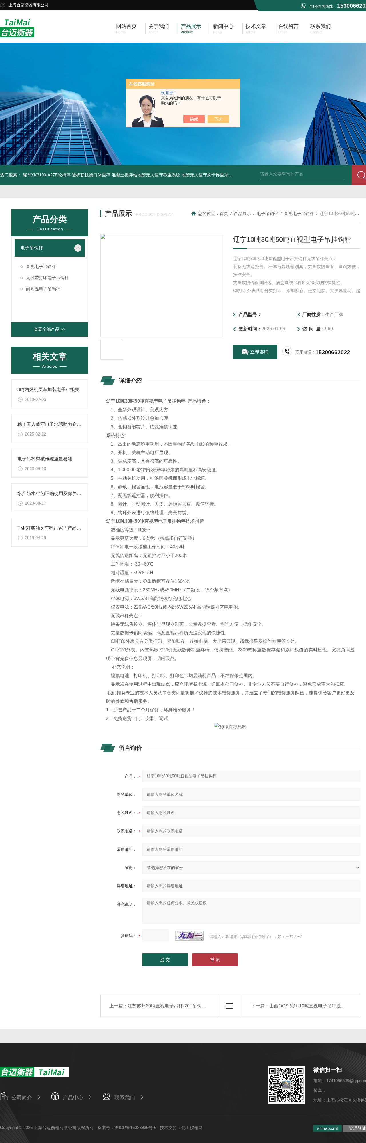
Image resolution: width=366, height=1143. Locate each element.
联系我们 (124, 1097)
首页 (224, 213)
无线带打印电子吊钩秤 (47, 277)
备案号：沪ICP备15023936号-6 (126, 1127)
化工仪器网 (192, 1127)
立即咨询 (259, 351)
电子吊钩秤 (31, 247)
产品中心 (73, 1097)
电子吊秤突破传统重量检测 (44, 458)
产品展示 (242, 213)
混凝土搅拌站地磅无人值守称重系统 (146, 174)
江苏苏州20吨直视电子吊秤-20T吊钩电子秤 (171, 1005)
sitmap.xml (327, 1128)
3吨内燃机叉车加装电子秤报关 (48, 389)
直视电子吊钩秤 (41, 266)
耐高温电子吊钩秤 (43, 288)
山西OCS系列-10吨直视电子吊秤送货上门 (312, 1005)
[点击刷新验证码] (189, 936)
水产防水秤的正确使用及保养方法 (51, 493)
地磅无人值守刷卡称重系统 (207, 174)
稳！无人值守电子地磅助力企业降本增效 (58, 424)
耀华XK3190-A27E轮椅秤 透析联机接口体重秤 (66, 174)
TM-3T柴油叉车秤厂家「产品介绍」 (53, 528)
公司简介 (21, 1097)
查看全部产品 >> (50, 329)
